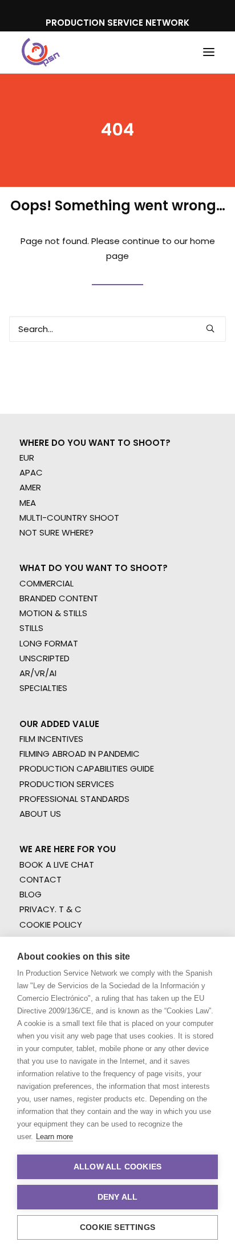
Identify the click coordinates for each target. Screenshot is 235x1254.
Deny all (118, 1197)
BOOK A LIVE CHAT (56, 864)
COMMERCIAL (46, 583)
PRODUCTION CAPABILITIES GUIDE (86, 768)
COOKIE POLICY (50, 924)
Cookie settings (117, 1227)
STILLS (31, 628)
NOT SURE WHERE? (56, 532)
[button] (209, 52)
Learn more (54, 1136)
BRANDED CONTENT (58, 598)
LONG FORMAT (48, 643)
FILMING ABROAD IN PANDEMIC (79, 754)
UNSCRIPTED (44, 658)
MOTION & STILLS (53, 613)
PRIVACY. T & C (50, 909)
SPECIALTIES (43, 688)
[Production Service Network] (41, 52)
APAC (31, 472)
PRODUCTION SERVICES (66, 784)
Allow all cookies (117, 1167)
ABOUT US (40, 814)
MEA (27, 503)
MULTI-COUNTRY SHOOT (69, 518)
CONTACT (40, 879)
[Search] (117, 329)
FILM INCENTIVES (51, 739)
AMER (30, 487)
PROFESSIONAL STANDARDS (74, 799)
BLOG (30, 894)
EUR (26, 458)
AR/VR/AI (37, 673)
